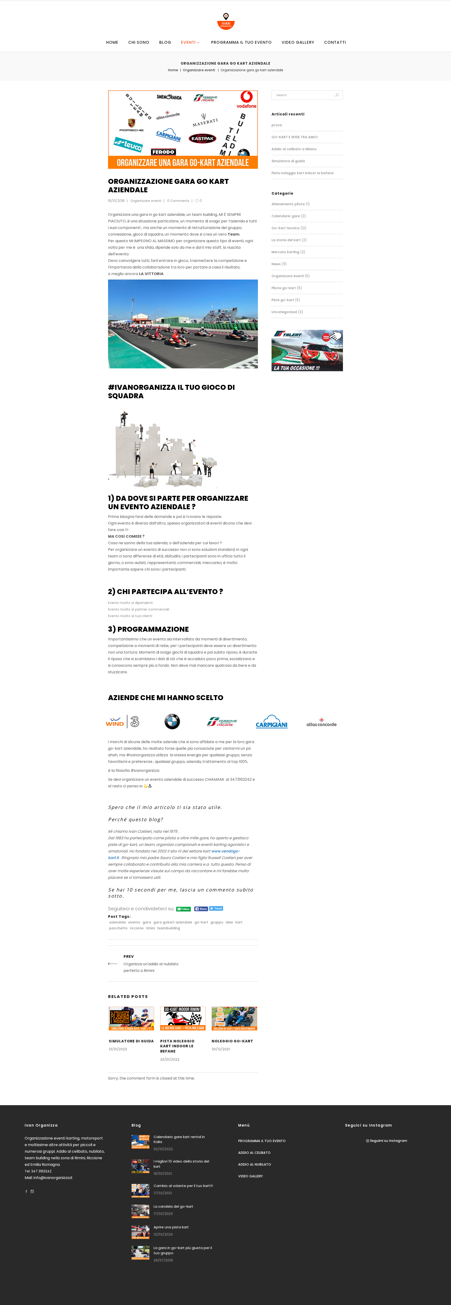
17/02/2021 (163, 1193)
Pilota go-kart (284, 288)
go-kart (201, 922)
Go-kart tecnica (285, 228)
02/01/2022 (163, 1149)
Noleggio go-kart (232, 1041)
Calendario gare (286, 216)
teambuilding (168, 928)
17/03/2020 (163, 1213)
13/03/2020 (163, 1234)
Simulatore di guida (131, 1041)
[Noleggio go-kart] (234, 1018)
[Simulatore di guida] (131, 1018)
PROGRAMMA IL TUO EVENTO (262, 1141)
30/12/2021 (221, 1049)
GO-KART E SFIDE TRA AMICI (295, 137)
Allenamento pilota (288, 204)
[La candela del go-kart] (140, 1211)
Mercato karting (285, 252)
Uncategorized (284, 312)
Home (173, 70)
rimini (150, 928)
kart (238, 922)
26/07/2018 (163, 1260)
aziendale (117, 922)
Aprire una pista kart (171, 1227)
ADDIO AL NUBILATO (254, 1164)
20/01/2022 (169, 1059)
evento (134, 922)
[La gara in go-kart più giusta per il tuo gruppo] (140, 1253)
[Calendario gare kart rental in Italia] (140, 1142)
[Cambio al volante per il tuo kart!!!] (140, 1191)
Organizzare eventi (199, 70)
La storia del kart (286, 240)
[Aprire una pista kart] (140, 1232)
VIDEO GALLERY (250, 1176)
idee (229, 922)
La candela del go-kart (173, 1206)
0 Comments (178, 200)
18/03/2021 (163, 1173)
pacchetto (118, 928)
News (276, 264)
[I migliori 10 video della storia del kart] (140, 1166)
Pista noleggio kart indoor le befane (177, 1046)
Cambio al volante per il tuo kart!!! (183, 1185)
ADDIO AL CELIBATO (254, 1152)
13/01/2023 (118, 1049)
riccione (137, 928)
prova (277, 125)
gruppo (216, 922)
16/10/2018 (116, 200)
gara (147, 922)
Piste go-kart (283, 300)
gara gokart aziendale (172, 922)
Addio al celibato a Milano (294, 149)
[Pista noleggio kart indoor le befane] (183, 1018)
